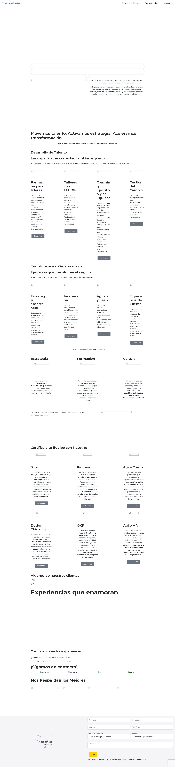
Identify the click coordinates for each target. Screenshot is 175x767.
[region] (87, 42)
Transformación (151, 3)
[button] (87, 66)
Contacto (167, 3)
